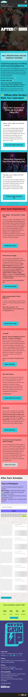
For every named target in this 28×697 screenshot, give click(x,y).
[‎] (8, 655)
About (4, 55)
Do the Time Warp (6, 280)
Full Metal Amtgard (6, 393)
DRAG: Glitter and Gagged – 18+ (10, 307)
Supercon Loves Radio (7, 358)
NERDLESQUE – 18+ (9, 310)
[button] (22, 6)
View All (24, 516)
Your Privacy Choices (6, 669)
